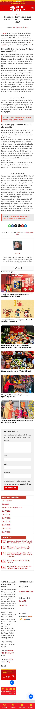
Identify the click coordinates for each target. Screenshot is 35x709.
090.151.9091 (9, 653)
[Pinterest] (21, 268)
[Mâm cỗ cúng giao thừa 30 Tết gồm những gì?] (17, 360)
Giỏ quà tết (5, 504)
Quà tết (4, 33)
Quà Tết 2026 (6, 532)
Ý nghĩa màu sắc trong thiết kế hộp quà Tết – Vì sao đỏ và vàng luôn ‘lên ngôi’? (16, 295)
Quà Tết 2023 (6, 521)
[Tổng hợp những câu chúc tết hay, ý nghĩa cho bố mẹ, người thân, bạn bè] (17, 409)
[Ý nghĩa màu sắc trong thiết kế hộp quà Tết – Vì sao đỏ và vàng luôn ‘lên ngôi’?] (17, 283)
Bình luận (7, 440)
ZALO (30, 696)
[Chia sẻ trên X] (15, 225)
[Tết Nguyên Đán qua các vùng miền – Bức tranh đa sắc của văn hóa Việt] (17, 309)
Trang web (7, 472)
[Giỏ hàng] (32, 8)
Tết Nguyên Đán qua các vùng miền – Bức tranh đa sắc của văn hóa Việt (19, 548)
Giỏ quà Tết (22, 601)
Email (6, 464)
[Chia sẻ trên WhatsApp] (9, 225)
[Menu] (2, 8)
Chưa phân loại (7, 500)
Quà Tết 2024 (6, 525)
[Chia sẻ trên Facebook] (12, 225)
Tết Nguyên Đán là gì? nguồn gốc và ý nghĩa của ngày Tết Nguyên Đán (19, 567)
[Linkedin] (19, 268)
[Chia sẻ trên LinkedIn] (25, 225)
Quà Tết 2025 (6, 528)
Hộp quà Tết (23, 605)
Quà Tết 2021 (6, 514)
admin (26, 27)
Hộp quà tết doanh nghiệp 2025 (12, 507)
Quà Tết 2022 (6, 518)
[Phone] (16, 268)
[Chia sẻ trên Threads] (19, 225)
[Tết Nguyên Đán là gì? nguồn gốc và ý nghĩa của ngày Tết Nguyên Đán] (17, 384)
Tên (5, 456)
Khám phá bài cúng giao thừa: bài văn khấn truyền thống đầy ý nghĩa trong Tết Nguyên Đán (16, 346)
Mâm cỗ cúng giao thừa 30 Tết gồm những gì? (16, 371)
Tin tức (17, 14)
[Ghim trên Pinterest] (22, 225)
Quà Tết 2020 (6, 511)
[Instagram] (14, 268)
